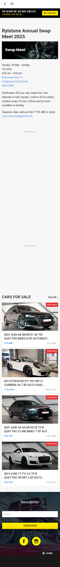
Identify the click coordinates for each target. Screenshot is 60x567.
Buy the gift (50, 13)
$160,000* (9, 389)
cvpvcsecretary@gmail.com (17, 116)
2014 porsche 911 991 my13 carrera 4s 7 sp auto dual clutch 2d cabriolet (23, 384)
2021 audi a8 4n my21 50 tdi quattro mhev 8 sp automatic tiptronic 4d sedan (26, 338)
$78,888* (8, 343)
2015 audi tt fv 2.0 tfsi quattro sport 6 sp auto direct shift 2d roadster (23, 477)
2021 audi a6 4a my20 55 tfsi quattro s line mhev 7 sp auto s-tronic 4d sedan (26, 431)
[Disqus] (30, 199)
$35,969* (8, 482)
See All (52, 297)
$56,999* (8, 436)
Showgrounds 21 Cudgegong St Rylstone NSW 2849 (15, 81)
